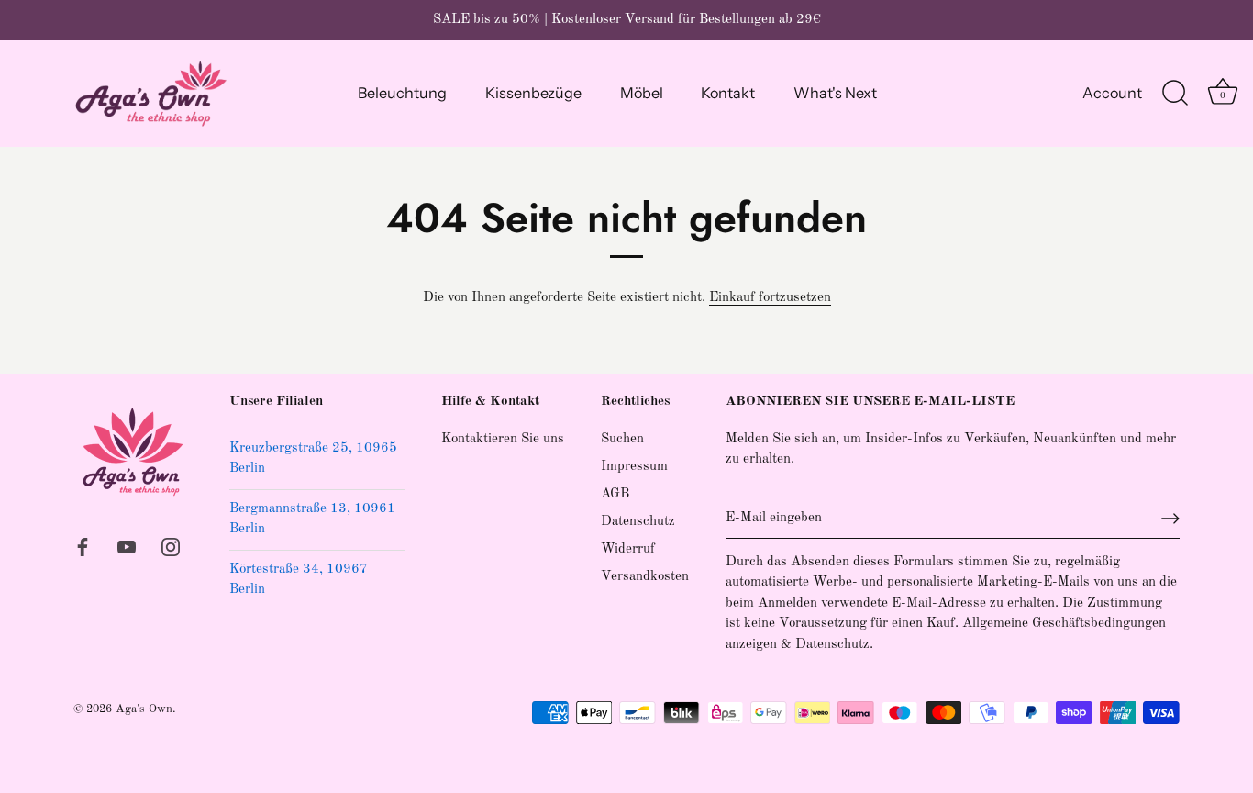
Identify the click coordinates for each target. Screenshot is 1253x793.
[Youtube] (126, 546)
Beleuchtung (402, 93)
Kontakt (728, 93)
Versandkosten (645, 577)
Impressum (634, 467)
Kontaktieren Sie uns (502, 439)
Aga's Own (144, 709)
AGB (615, 494)
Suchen (622, 439)
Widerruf (628, 549)
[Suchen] (1175, 93)
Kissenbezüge (533, 93)
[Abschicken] (1170, 518)
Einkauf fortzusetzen (770, 298)
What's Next (835, 93)
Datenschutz (638, 522)
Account (1112, 93)
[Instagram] (170, 546)
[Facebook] (82, 546)
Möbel (641, 93)
